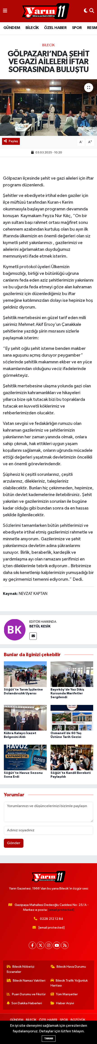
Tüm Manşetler (67, 994)
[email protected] (61, 910)
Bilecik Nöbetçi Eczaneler (21, 969)
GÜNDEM (11, 28)
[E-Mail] (33, 636)
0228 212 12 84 (51, 918)
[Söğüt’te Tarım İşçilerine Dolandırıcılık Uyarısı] (25, 674)
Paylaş (13, 141)
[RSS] (65, 945)
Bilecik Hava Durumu (71, 966)
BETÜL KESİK (40, 626)
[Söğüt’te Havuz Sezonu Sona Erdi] (25, 757)
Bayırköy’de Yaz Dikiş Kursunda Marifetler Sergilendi (67, 693)
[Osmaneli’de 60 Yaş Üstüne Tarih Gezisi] (72, 718)
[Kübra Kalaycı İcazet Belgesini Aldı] (25, 718)
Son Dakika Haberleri (27, 1003)
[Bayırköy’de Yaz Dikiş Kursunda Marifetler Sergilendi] (72, 674)
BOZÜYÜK (78, 1020)
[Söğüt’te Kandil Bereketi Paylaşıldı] (72, 757)
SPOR (77, 28)
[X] (40, 945)
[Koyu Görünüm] (86, 11)
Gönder (13, 843)
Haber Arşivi (65, 1003)
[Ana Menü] (5, 11)
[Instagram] (48, 945)
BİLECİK (32, 28)
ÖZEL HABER (55, 28)
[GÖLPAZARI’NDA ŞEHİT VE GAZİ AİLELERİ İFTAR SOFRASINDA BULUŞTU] (48, 107)
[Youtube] (56, 945)
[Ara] (91, 11)
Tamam (48, 1038)
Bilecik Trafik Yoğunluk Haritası (69, 983)
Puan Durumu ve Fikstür (29, 994)
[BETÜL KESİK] (14, 629)
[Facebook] (32, 945)
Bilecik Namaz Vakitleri (29, 980)
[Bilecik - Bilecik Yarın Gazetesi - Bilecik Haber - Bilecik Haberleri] (45, 11)
